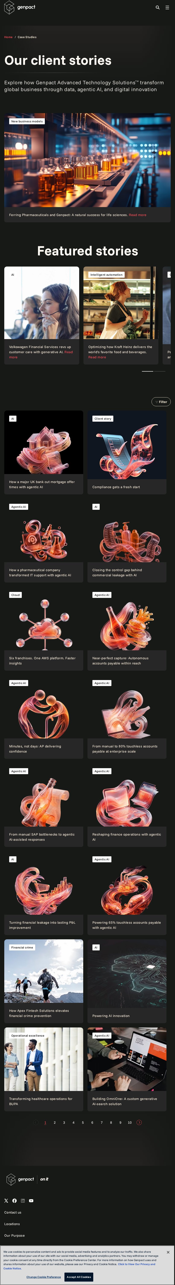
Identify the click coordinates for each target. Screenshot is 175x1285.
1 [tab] (147, 371)
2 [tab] (159, 371)
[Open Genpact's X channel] (6, 1201)
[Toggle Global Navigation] (167, 7)
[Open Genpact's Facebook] (14, 1201)
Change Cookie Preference (43, 1277)
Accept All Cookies (79, 1277)
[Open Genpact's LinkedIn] (23, 1201)
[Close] (168, 1252)
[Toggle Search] (157, 7)
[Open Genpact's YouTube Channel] (31, 1201)
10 (130, 1122)
